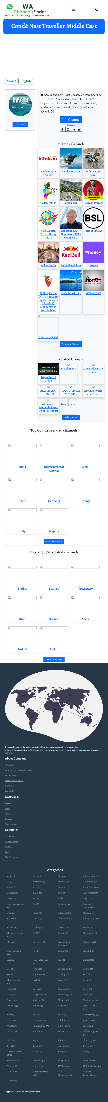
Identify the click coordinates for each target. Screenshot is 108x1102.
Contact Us (9, 791)
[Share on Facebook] (62, 129)
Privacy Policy (10, 775)
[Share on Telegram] (73, 129)
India (7, 852)
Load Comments (70, 417)
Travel (11, 81)
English (26, 81)
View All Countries (54, 541)
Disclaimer (9, 786)
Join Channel (20, 124)
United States (10, 836)
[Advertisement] (54, 55)
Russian (8, 819)
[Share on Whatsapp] (68, 129)
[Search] (96, 9)
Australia (9, 846)
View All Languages (54, 659)
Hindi (7, 808)
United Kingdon (11, 841)
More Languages (12, 824)
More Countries (11, 857)
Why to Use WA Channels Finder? (18, 770)
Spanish (8, 813)
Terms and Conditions (14, 780)
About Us (9, 765)
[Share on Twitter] (79, 129)
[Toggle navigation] (73, 9)
